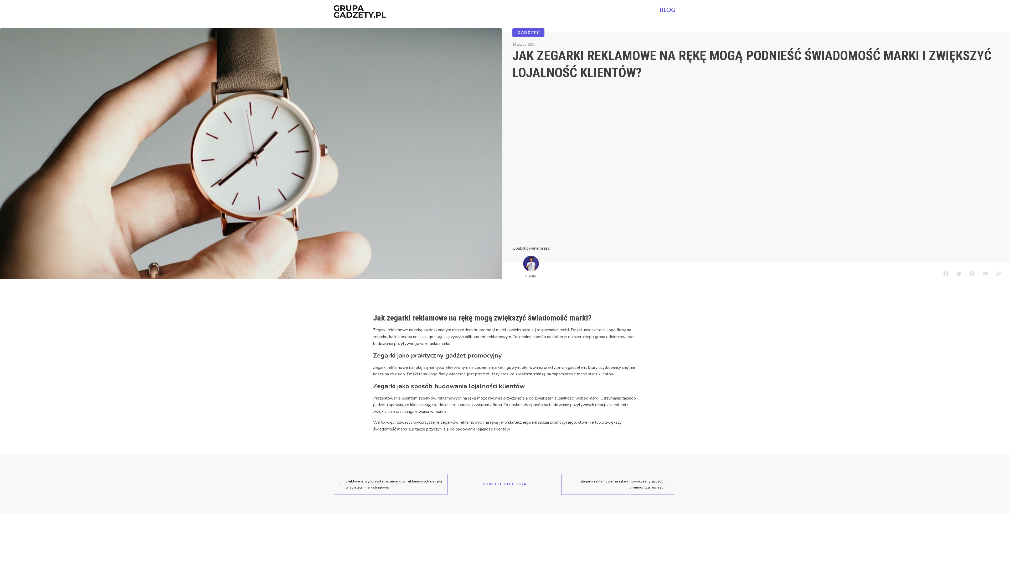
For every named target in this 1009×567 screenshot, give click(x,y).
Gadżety (528, 32)
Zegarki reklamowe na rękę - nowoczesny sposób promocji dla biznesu (622, 484)
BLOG (667, 9)
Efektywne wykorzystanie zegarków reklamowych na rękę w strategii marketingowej (394, 484)
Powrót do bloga (505, 484)
